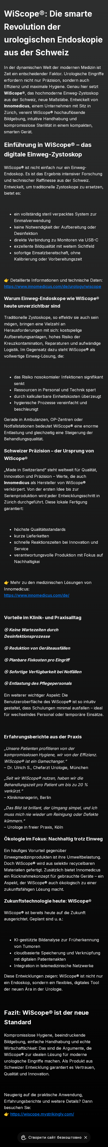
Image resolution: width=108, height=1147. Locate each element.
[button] (86, 1137)
